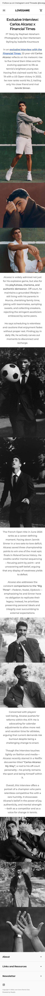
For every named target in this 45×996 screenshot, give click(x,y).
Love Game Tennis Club (22, 989)
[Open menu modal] (4, 10)
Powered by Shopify (8, 992)
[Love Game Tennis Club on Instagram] (3, 984)
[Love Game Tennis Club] (22, 10)
